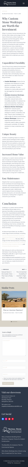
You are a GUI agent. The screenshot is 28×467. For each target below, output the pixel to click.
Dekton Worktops (10, 238)
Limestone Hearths (16, 244)
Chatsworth (17, 462)
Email (5, 367)
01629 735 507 (7, 404)
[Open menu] (23, 3)
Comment (6, 340)
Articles (4, 11)
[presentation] (14, 299)
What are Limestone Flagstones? (13, 310)
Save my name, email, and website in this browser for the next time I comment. (14, 379)
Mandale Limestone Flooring (10, 242)
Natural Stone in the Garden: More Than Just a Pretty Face (7, 274)
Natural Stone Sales (8, 13)
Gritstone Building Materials (10, 246)
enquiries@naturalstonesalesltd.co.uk (12, 406)
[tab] (11, 321)
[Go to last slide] (4, 305)
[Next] (24, 305)
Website (5, 374)
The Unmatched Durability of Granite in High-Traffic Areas (21, 274)
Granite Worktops (7, 235)
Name (5, 361)
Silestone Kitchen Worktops (16, 237)
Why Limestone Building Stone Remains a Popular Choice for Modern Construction (13, 439)
